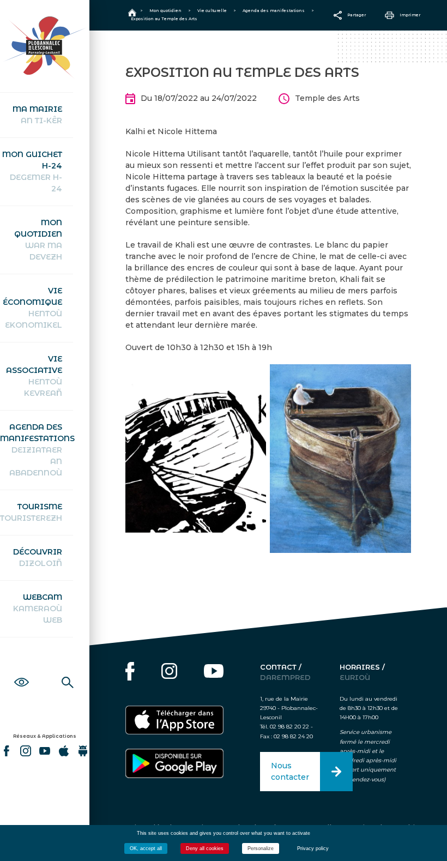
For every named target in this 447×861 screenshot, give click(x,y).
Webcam (37, 608)
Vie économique (32, 308)
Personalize (260, 848)
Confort (21, 670)
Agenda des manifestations (36, 450)
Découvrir (37, 557)
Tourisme (31, 512)
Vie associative (34, 376)
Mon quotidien (38, 240)
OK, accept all (146, 848)
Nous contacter (290, 771)
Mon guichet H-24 (32, 171)
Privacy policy (313, 848)
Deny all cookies (205, 848)
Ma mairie (37, 114)
